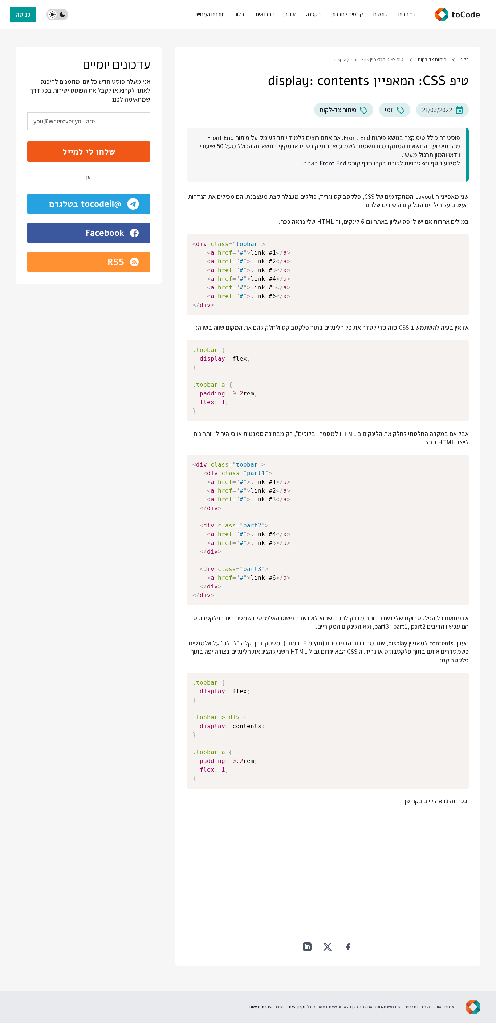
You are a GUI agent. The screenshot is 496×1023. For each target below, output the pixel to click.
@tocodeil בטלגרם (85, 204)
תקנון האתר (296, 1007)
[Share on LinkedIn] (307, 947)
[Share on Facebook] (348, 947)
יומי (389, 110)
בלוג (465, 59)
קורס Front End (340, 163)
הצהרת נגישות (261, 1007)
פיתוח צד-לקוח (432, 59)
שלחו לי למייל (88, 151)
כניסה (23, 14)
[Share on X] (327, 947)
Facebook (104, 233)
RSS (115, 262)
